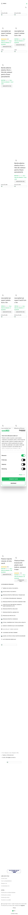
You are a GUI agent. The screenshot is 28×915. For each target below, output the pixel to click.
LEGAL (3, 890)
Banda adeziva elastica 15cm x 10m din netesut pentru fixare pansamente (19, 167)
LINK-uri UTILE (5, 876)
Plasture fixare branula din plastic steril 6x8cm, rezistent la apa (20, 565)
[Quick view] (3, 28)
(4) (8, 39)
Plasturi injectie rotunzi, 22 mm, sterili (6, 561)
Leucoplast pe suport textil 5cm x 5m (20, 300)
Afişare (21, 474)
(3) (8, 566)
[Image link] (9, 698)
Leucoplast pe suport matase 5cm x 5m (6, 33)
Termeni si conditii (6, 900)
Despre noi (4, 883)
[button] (6, 46)
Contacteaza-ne (5, 886)
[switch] (23, 460)
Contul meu (4, 878)
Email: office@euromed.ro (9, 757)
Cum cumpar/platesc (6, 881)
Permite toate (13, 479)
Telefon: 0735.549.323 (8, 755)
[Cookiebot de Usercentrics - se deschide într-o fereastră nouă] (19, 431)
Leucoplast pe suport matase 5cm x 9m (19, 33)
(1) (21, 573)
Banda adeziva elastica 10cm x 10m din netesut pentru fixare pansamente (6, 72)
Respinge (13, 483)
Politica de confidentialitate (8, 892)
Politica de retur (5, 897)
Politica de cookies (6, 895)
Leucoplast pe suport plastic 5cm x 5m (6, 300)
